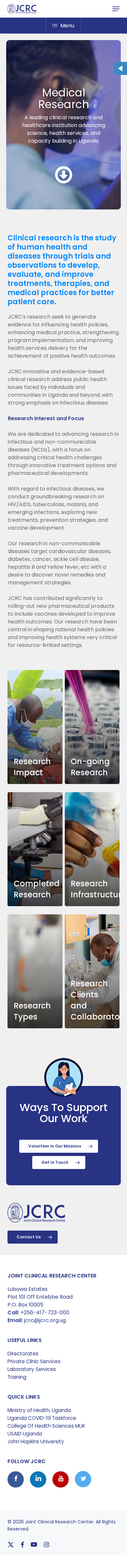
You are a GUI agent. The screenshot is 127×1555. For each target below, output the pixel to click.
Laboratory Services (31, 1369)
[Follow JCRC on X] (83, 1479)
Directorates (22, 1353)
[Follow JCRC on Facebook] (16, 1479)
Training (16, 1377)
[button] (116, 9)
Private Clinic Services (34, 1361)
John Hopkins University (35, 1441)
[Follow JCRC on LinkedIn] (39, 1479)
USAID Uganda (24, 1433)
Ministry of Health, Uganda (39, 1410)
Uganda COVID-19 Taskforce (41, 1418)
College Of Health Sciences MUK (46, 1425)
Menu (67, 25)
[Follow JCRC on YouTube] (61, 1479)
